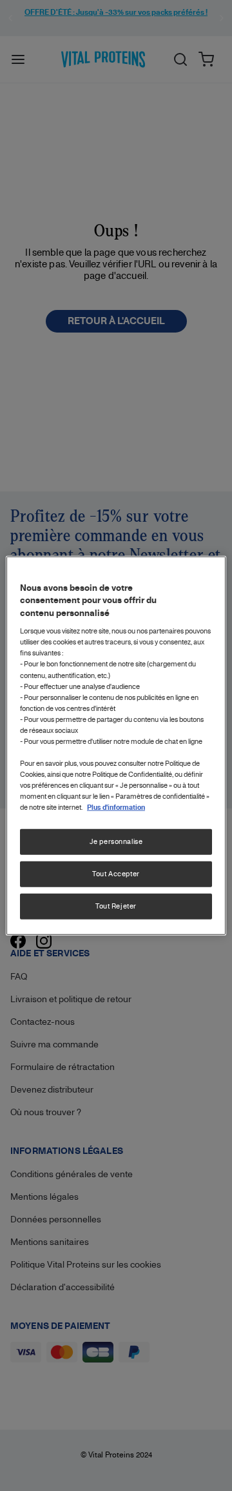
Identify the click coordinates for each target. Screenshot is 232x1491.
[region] (116, 745)
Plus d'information (116, 807)
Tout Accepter (115, 873)
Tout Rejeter (116, 905)
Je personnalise (116, 841)
